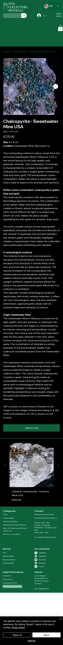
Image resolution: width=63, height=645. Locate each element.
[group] (31, 473)
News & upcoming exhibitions (14, 525)
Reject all (17, 634)
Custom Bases (8, 518)
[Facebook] (35, 556)
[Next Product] (58, 465)
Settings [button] (31, 640)
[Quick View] (31, 465)
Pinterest (42, 563)
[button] (60, 28)
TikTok (41, 566)
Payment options (9, 560)
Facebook (42, 556)
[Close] (58, 620)
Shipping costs (8, 563)
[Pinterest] (35, 563)
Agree (46, 634)
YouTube (42, 560)
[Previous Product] (5, 465)
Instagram (42, 553)
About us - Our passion (11, 534)
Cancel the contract (12, 586)
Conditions (7, 576)
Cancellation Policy (10, 583)
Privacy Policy (8, 579)
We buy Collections (10, 521)
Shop (5, 514)
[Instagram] (35, 553)
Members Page (8, 556)
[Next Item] (55, 86)
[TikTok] (35, 566)
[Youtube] (35, 559)
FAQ (4, 553)
